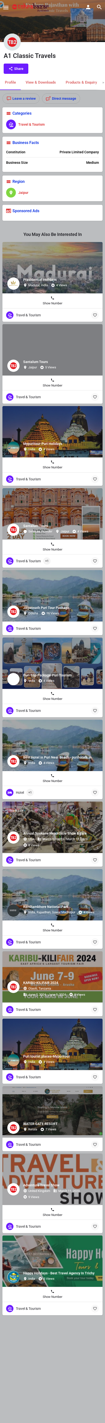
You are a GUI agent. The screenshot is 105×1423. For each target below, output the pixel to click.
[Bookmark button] (95, 315)
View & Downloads (41, 82)
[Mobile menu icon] (5, 7)
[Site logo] (31, 7)
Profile (10, 82)
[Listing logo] (12, 42)
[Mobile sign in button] (88, 7)
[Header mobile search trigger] (99, 7)
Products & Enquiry (81, 82)
